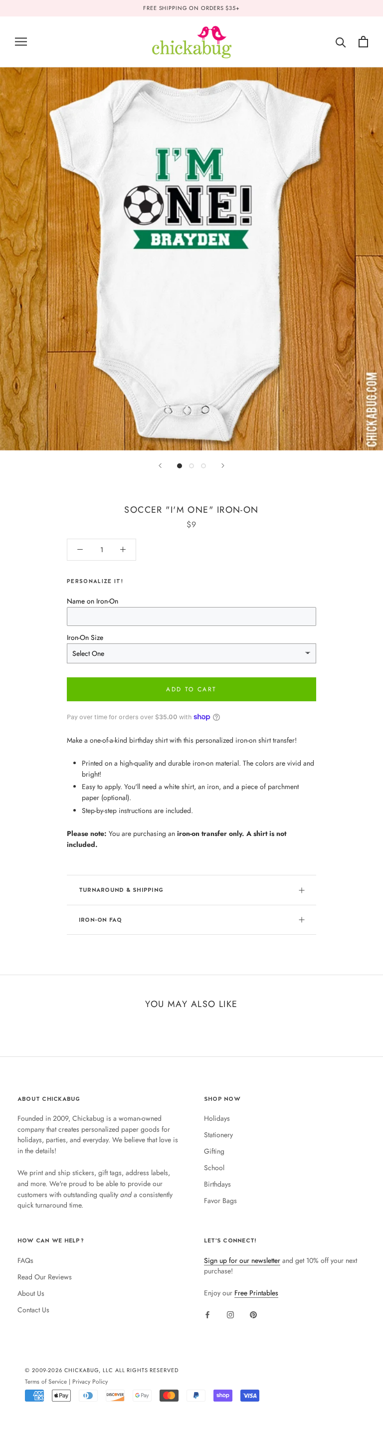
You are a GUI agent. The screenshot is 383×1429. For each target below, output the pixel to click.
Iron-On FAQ (100, 920)
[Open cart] (363, 41)
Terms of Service (46, 1381)
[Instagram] (230, 1314)
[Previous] (160, 465)
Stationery (218, 1135)
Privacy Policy (90, 1381)
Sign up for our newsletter (242, 1260)
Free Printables (256, 1293)
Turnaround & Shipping (121, 890)
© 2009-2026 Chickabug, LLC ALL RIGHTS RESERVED (102, 1370)
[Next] (222, 465)
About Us (30, 1293)
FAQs (25, 1260)
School (214, 1168)
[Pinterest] (253, 1314)
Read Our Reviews (44, 1277)
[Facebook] (207, 1314)
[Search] (341, 41)
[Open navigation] (21, 41)
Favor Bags (220, 1201)
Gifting (214, 1151)
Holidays (217, 1118)
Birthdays (217, 1184)
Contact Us (33, 1310)
